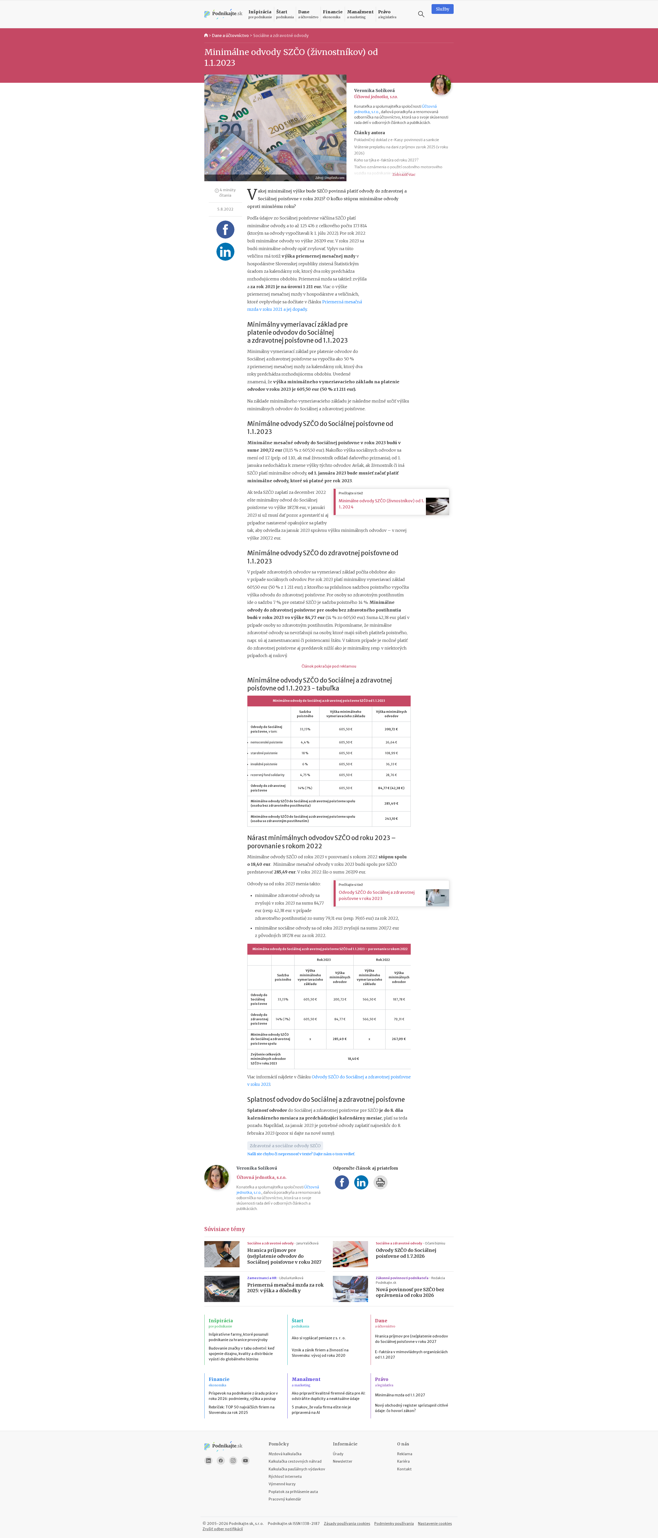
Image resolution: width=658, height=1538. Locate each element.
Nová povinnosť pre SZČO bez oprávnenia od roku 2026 (410, 1292)
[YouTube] (245, 1461)
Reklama (404, 1454)
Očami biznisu (435, 1243)
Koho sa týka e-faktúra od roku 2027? (386, 160)
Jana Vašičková (307, 1243)
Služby (442, 9)
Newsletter (342, 1461)
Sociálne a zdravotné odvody (281, 35)
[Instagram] (233, 1461)
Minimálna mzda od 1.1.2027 (400, 1395)
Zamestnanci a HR (262, 1278)
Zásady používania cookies (347, 1523)
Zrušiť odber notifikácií (223, 1529)
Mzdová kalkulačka (285, 1454)
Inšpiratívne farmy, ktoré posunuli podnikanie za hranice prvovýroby (238, 1337)
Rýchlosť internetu (285, 1476)
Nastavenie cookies (435, 1523)
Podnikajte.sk (280, 1523)
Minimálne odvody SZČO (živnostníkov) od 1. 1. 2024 (381, 503)
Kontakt (404, 1469)
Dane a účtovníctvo (230, 35)
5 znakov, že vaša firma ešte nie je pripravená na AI (321, 1410)
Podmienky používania (394, 1523)
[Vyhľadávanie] (421, 14)
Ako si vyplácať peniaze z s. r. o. (319, 1338)
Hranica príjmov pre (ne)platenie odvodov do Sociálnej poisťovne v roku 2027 (284, 1256)
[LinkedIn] (208, 1461)
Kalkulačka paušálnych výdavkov (297, 1469)
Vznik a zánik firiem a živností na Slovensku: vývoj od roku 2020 (320, 1353)
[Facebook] (221, 1461)
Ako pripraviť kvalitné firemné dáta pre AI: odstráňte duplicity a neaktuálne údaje (328, 1396)
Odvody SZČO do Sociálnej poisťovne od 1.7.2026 (406, 1253)
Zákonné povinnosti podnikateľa (402, 1278)
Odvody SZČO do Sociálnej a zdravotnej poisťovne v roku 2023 (377, 895)
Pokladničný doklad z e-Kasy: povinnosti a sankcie (396, 140)
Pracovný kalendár (285, 1499)
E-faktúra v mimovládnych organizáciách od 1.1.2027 (411, 1355)
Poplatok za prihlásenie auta (293, 1491)
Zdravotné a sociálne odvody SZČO (285, 1145)
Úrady (338, 1454)
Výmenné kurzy (282, 1484)
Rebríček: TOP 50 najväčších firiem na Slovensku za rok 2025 (242, 1410)
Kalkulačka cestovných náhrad (295, 1461)
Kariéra (403, 1461)
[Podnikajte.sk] (223, 14)
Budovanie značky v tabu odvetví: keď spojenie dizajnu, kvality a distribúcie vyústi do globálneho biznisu (241, 1353)
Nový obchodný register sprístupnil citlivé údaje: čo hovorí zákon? (411, 1408)
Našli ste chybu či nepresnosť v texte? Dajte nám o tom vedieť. (301, 1154)
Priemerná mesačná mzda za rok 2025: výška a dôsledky (285, 1288)
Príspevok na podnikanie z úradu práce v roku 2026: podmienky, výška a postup (243, 1396)
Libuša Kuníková (291, 1278)
